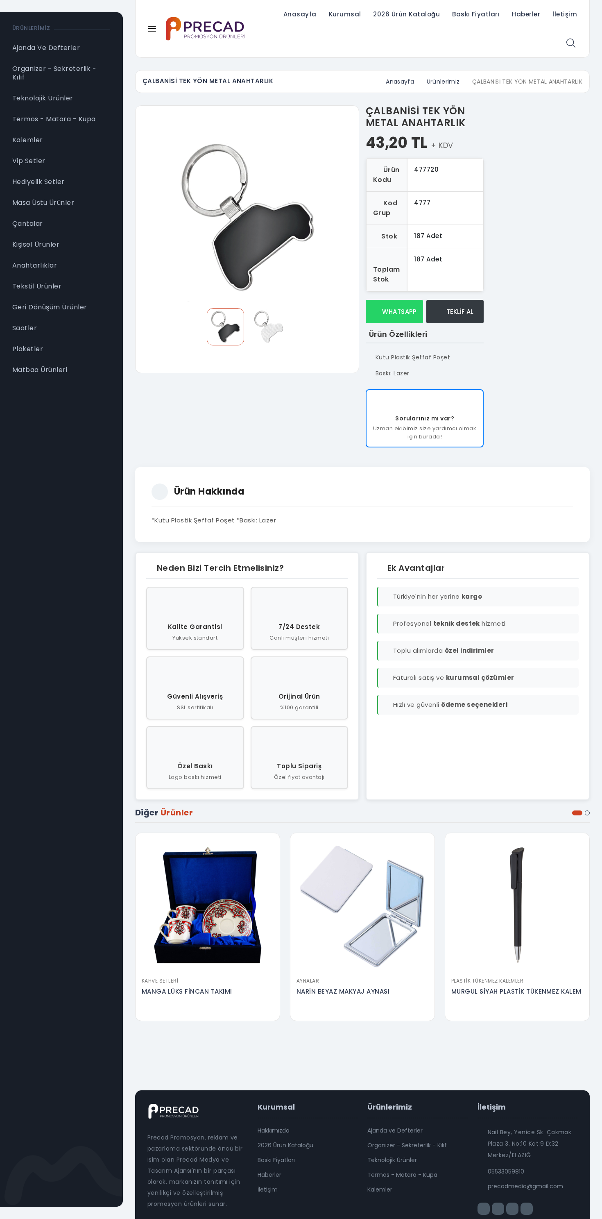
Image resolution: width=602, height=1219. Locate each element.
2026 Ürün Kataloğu (406, 14)
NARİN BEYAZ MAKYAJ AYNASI (342, 991)
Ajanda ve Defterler (395, 1130)
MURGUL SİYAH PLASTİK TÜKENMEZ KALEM (516, 991)
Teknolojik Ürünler (392, 1160)
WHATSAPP (398, 311)
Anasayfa (300, 14)
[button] (577, 812)
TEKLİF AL (459, 311)
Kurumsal (345, 14)
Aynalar (307, 980)
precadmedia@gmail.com (525, 1186)
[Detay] (207, 968)
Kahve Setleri (160, 980)
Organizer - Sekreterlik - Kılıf (407, 1145)
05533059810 (506, 1171)
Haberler (526, 14)
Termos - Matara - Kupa (402, 1175)
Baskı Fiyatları (476, 14)
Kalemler (379, 1189)
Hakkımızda (274, 1130)
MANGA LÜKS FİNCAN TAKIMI (187, 991)
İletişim (564, 14)
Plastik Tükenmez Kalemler (487, 980)
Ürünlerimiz (443, 81)
